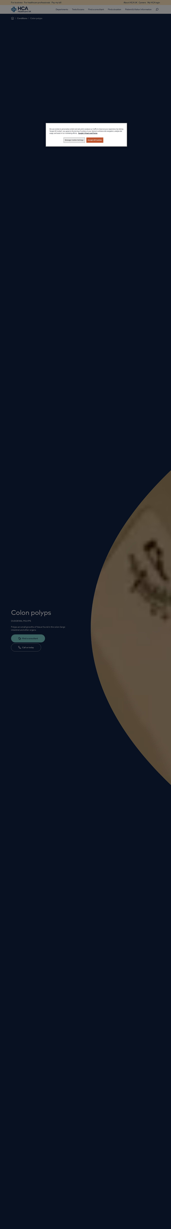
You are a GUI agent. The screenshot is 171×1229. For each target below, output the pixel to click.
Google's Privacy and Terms (87, 133)
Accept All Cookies (95, 140)
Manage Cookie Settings (74, 140)
